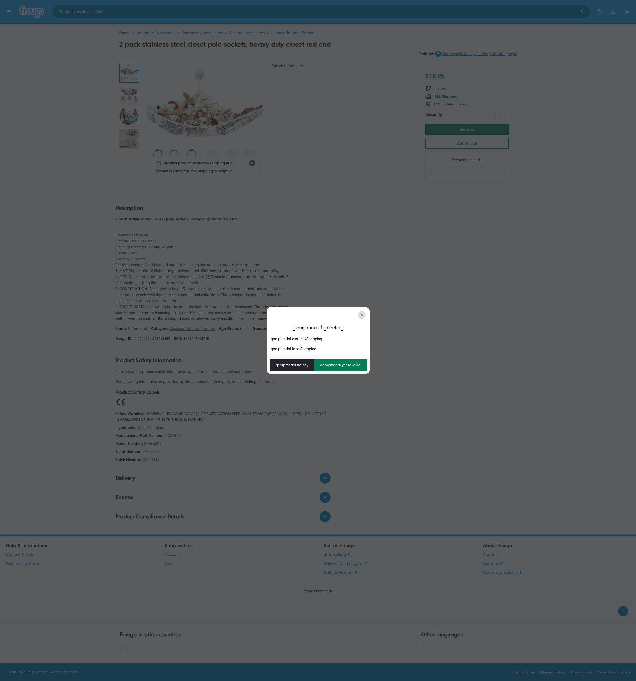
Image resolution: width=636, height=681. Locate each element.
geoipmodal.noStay (292, 365)
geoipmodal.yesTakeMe (340, 365)
